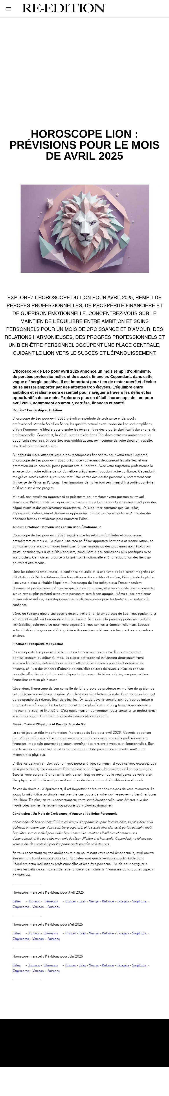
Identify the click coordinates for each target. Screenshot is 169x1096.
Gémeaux (51, 901)
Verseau (38, 907)
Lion (82, 901)
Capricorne (21, 907)
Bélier (17, 901)
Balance (108, 901)
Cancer (70, 901)
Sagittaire (139, 901)
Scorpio (123, 901)
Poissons (54, 907)
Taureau (34, 901)
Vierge (94, 901)
